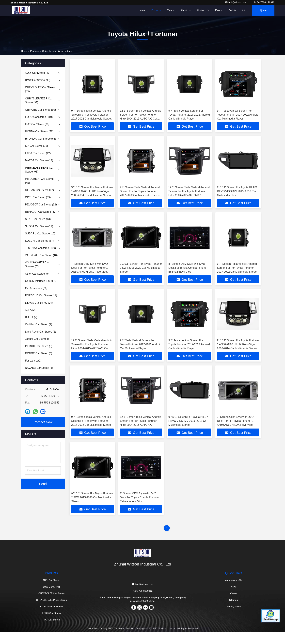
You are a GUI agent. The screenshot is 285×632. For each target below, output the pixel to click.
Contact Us (203, 10)
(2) (30, 310)
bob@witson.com (237, 2)
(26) (36, 288)
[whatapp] (35, 411)
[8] (189, 237)
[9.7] (92, 84)
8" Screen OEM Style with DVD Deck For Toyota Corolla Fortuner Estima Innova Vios (187, 267)
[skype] (28, 411)
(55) (40, 89)
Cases (233, 593)
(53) (37, 264)
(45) (39, 180)
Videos (170, 10)
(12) (38, 153)
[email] (43, 411)
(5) (37, 338)
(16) (40, 233)
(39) (38, 100)
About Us (185, 10)
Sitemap (233, 600)
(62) (39, 190)
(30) (40, 109)
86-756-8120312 (265, 2)
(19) (39, 226)
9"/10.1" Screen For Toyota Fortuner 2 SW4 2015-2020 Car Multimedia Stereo (141, 267)
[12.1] (141, 84)
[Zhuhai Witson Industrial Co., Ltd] (21, 10)
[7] (92, 237)
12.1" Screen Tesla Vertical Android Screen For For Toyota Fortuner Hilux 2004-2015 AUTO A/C (189, 191)
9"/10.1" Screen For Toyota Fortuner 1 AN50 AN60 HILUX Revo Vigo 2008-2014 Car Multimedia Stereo (92, 191)
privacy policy (234, 606)
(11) (41, 295)
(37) (40, 211)
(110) (39, 117)
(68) (40, 138)
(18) (41, 255)
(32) (41, 204)
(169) (40, 248)
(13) (38, 219)
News (234, 586)
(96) (37, 80)
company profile (233, 580)
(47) (37, 72)
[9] (92, 160)
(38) (37, 124)
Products (156, 10)
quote (263, 10)
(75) (36, 146)
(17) (39, 160)
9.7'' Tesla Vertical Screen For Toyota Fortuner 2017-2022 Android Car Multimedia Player (189, 114)
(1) (38, 324)
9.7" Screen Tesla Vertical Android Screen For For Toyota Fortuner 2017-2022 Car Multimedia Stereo (140, 191)
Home (142, 10)
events (218, 10)
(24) (39, 302)
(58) (39, 131)
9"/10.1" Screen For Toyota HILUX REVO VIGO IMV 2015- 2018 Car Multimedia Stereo (237, 191)
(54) (37, 273)
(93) (39, 169)
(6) (38, 353)
